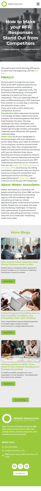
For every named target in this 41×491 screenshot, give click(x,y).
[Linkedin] (26, 466)
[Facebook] (14, 466)
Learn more (24, 178)
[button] (38, 4)
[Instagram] (20, 466)
